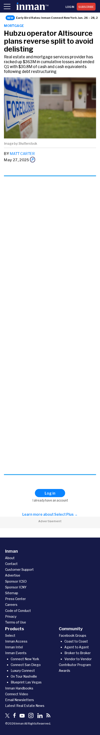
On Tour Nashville (24, 676)
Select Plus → (66, 514)
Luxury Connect (23, 671)
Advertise (12, 575)
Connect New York (25, 659)
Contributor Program (75, 665)
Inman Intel (14, 647)
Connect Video (16, 694)
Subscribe (86, 6)
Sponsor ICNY (16, 587)
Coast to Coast (76, 641)
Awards (64, 671)
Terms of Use (15, 622)
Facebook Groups (72, 635)
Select (10, 635)
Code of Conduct (18, 611)
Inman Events (16, 653)
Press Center (15, 599)
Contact (11, 564)
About (10, 558)
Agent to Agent (76, 647)
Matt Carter (22, 153)
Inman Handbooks (19, 688)
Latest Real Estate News (24, 706)
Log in (70, 6)
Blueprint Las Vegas (26, 682)
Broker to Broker (77, 653)
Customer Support (19, 569)
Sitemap (11, 593)
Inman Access (16, 641)
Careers (11, 605)
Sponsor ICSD (16, 581)
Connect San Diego (26, 665)
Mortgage (14, 26)
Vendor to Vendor (78, 659)
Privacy (11, 616)
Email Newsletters (19, 700)
